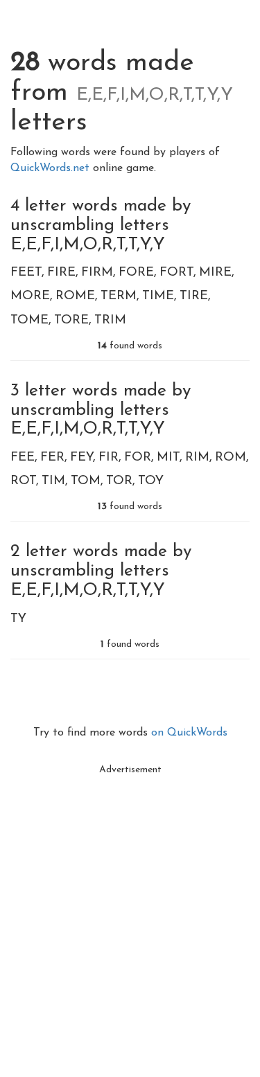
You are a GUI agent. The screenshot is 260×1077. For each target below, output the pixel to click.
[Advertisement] (130, 912)
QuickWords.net (51, 168)
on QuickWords (189, 732)
